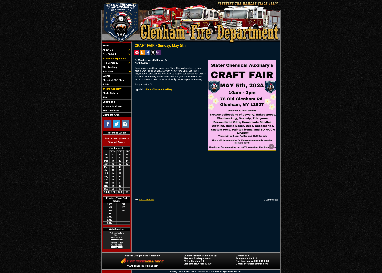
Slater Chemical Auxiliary (158, 89)
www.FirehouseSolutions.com (142, 265)
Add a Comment (146, 200)
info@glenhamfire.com (256, 263)
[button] (115, 50)
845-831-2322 (261, 261)
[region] (116, 80)
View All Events (116, 142)
